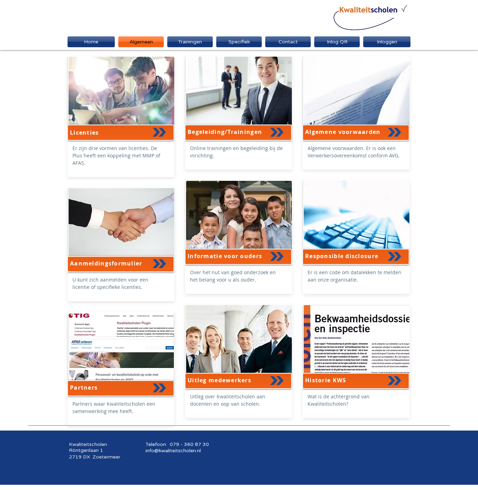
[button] (239, 41)
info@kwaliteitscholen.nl (173, 451)
